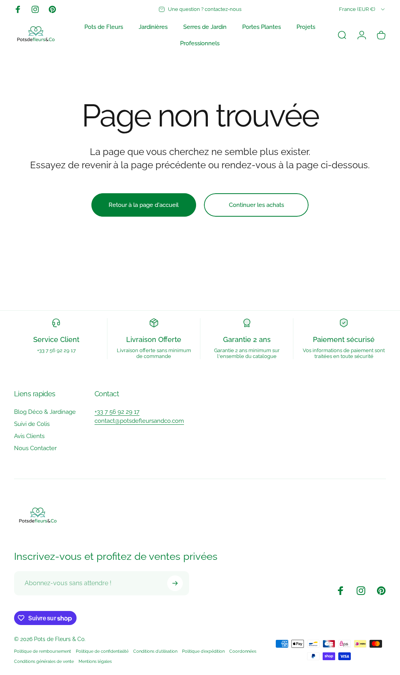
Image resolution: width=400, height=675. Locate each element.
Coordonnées (242, 651)
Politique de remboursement (42, 651)
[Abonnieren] (175, 583)
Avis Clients (29, 436)
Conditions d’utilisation (155, 651)
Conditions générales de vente (44, 661)
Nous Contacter (35, 448)
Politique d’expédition (203, 651)
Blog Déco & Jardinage (45, 411)
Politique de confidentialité (102, 651)
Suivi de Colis (32, 423)
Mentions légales (95, 661)
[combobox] (362, 9)
